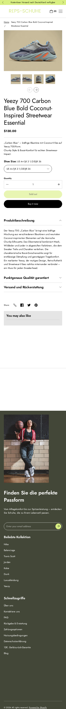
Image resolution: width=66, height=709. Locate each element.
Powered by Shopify (38, 707)
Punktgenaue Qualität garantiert (26, 278)
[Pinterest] (36, 305)
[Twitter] (29, 305)
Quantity (8, 178)
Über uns (8, 605)
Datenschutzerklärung (15, 641)
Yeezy (7, 586)
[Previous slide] (29, 89)
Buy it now (33, 204)
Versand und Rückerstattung (24, 287)
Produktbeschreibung (19, 220)
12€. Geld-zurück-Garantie (17, 647)
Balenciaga (9, 550)
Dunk (6, 574)
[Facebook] (21, 305)
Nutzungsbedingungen (16, 635)
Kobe (6, 568)
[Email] (14, 305)
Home (6, 22)
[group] (16, 79)
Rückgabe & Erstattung (15, 623)
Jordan (7, 562)
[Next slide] (36, 89)
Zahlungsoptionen (13, 629)
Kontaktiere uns (12, 611)
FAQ (6, 617)
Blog (6, 653)
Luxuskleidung (11, 580)
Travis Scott (9, 556)
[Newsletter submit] (58, 526)
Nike (6, 544)
